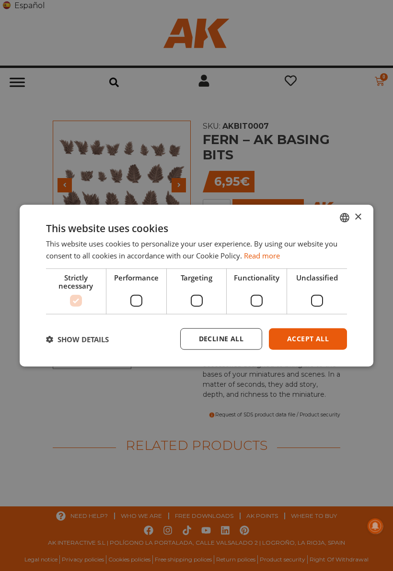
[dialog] (196, 285)
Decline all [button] (221, 338)
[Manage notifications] (375, 526)
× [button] (357, 217)
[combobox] (344, 217)
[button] (77, 339)
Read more (262, 255)
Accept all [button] (308, 338)
